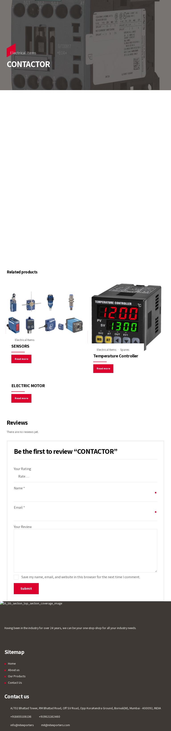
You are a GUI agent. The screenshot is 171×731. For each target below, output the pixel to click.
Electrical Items (23, 52)
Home (12, 663)
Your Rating (22, 468)
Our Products (16, 676)
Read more (21, 359)
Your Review (23, 526)
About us (13, 670)
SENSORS (20, 346)
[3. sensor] (44, 313)
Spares (124, 350)
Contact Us (15, 683)
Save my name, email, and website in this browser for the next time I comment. (80, 577)
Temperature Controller (115, 356)
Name (19, 488)
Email (19, 507)
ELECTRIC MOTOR (28, 385)
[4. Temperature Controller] (126, 317)
